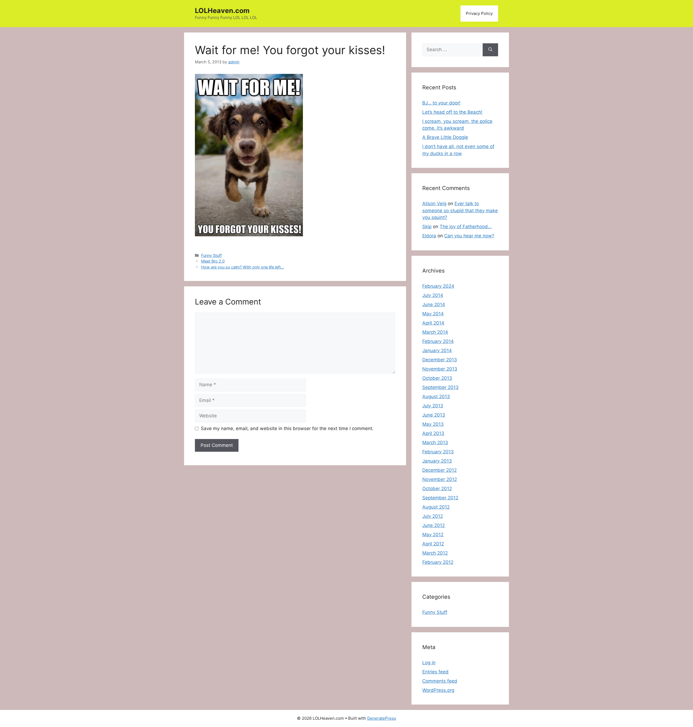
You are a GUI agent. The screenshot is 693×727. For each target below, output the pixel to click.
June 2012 (433, 525)
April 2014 (433, 323)
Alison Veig (434, 203)
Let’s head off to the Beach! (452, 112)
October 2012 (437, 488)
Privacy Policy (479, 13)
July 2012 (432, 516)
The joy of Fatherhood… (466, 226)
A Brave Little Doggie (445, 137)
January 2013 (437, 461)
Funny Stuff (211, 255)
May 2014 (433, 313)
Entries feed (435, 671)
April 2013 (433, 433)
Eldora (429, 235)
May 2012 (432, 534)
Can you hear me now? (469, 235)
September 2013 (440, 387)
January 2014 (437, 350)
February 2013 (438, 451)
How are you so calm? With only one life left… (242, 267)
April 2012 (433, 543)
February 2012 (437, 562)
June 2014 (433, 304)
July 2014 (432, 295)
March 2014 (435, 332)
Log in (429, 662)
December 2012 (439, 470)
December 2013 (439, 359)
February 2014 (438, 341)
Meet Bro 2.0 (213, 261)
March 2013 (435, 442)
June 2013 (433, 415)
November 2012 (439, 479)
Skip (427, 226)
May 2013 (433, 424)
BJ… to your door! (441, 103)
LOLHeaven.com (222, 10)
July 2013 (432, 405)
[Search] (490, 49)
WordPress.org (438, 690)
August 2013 (436, 396)
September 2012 (440, 497)
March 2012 (435, 553)
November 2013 (439, 369)
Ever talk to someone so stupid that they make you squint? (460, 210)
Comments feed (439, 681)
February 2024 (438, 286)
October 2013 (437, 378)
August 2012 (436, 507)
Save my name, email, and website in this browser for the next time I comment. (287, 428)
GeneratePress (381, 718)
